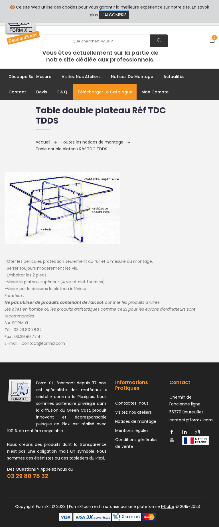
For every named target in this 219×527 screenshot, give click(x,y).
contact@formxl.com (43, 343)
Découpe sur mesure (30, 76)
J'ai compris (114, 15)
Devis (41, 92)
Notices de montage (132, 76)
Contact (17, 92)
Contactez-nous (132, 403)
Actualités (173, 76)
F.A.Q (62, 92)
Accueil (43, 142)
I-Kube (167, 506)
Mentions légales (132, 430)
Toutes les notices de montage (93, 142)
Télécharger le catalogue (105, 92)
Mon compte (155, 92)
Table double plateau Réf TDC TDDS (71, 149)
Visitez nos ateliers (81, 76)
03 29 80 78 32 (27, 476)
